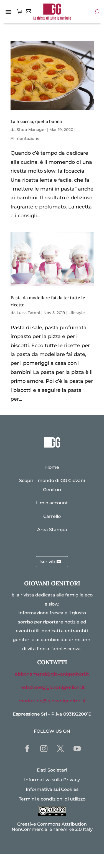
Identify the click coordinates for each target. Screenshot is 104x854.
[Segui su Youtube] (77, 748)
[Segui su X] (60, 748)
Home (52, 467)
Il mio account (52, 502)
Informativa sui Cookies (52, 789)
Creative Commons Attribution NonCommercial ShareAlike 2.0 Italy (52, 826)
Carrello (52, 516)
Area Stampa (52, 529)
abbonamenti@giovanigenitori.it (52, 674)
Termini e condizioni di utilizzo (52, 799)
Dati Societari (52, 770)
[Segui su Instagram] (44, 748)
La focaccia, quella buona (36, 121)
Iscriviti (47, 561)
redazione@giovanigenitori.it (52, 687)
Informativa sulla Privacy (52, 779)
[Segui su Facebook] (27, 748)
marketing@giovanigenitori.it (52, 700)
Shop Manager (31, 129)
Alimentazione (25, 138)
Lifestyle (77, 312)
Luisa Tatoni (28, 312)
